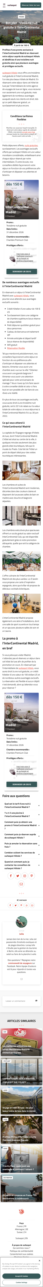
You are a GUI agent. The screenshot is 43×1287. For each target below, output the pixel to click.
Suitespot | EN (22, 1238)
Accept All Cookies (21, 1276)
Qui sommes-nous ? (21, 1247)
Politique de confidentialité (21, 1250)
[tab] (21, 805)
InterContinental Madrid (17, 209)
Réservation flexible (16, 348)
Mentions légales (21, 1257)
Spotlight (6, 1061)
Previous (7, 199)
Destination (7, 1178)
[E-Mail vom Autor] (21, 979)
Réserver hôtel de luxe (31, 5)
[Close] (39, 1260)
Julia (27, 39)
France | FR (21, 1226)
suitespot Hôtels (9, 72)
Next (35, 199)
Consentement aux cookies (21, 1254)
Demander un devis (22, 271)
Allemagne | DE (21, 1229)
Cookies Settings (21, 1282)
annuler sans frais (28, 132)
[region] (21, 1272)
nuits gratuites (31, 145)
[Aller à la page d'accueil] (21, 1213)
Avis (4, 1032)
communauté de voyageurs (20, 963)
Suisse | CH (21, 1232)
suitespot (12, 5)
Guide (5, 1090)
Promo (21, 17)
